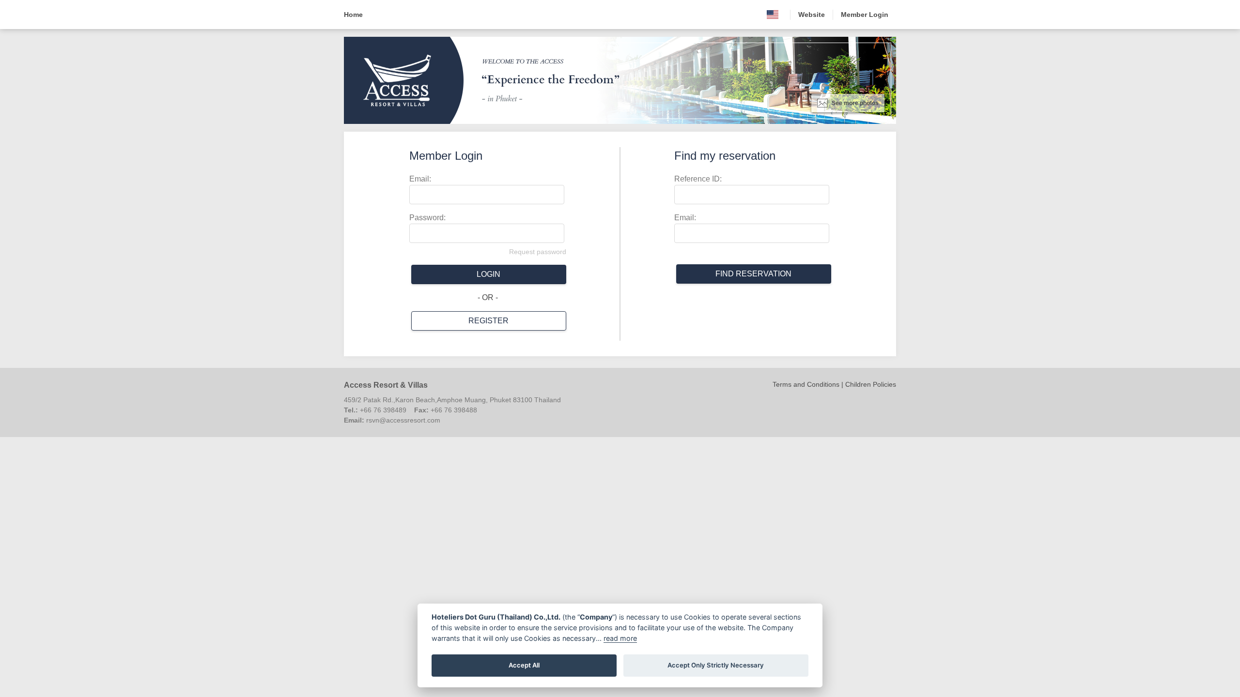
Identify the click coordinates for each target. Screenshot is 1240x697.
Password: (427, 217)
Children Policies (870, 384)
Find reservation (753, 274)
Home (353, 14)
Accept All (524, 665)
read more (620, 638)
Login (488, 274)
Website (811, 14)
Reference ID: (698, 179)
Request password (537, 252)
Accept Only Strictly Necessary (715, 665)
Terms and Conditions (806, 384)
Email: (420, 179)
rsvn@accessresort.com (403, 420)
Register (488, 321)
